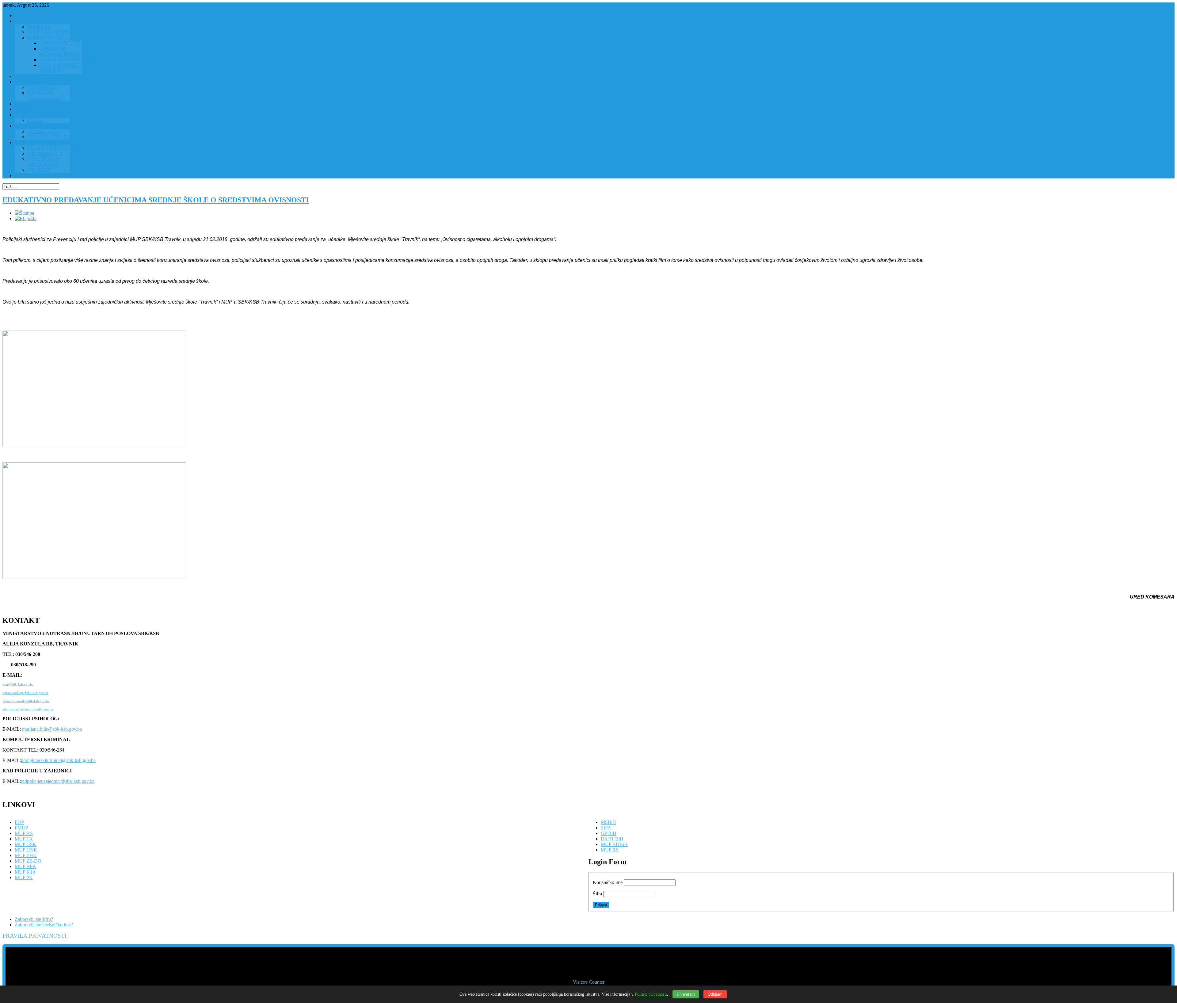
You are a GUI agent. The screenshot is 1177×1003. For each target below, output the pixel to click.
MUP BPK (25, 866)
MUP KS (24, 833)
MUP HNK (26, 849)
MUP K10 (25, 872)
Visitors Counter (588, 982)
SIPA (606, 827)
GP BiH (608, 833)
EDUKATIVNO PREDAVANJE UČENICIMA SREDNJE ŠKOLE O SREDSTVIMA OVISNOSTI (155, 200)
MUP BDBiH (614, 844)
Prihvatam (686, 994)
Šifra (597, 893)
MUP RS (610, 849)
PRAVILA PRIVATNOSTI (34, 935)
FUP (19, 822)
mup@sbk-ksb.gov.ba (17, 684)
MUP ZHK (26, 855)
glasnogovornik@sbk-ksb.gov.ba (25, 701)
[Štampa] (24, 213)
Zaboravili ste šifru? (34, 919)
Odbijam (715, 994)
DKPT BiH (612, 838)
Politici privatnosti (651, 994)
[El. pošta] (25, 218)
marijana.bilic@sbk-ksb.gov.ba (52, 729)
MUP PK (24, 877)
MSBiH (608, 822)
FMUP (21, 827)
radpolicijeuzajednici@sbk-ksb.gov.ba (57, 781)
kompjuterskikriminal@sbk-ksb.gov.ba (58, 760)
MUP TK (24, 838)
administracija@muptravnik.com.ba (27, 709)
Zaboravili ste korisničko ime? (44, 924)
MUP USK (25, 844)
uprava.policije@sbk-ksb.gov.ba (25, 693)
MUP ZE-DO (28, 860)
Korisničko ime (608, 882)
